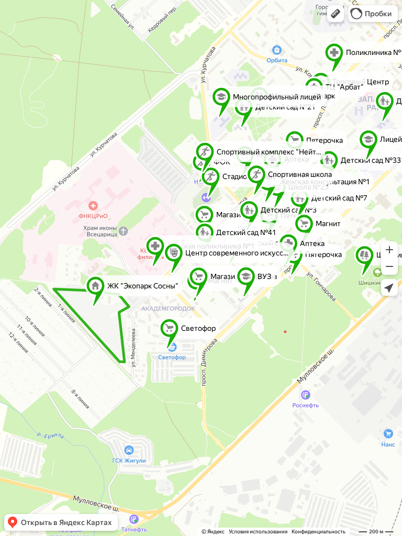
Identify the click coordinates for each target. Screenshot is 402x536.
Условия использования (258, 531)
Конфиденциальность (318, 531)
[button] (335, 13)
